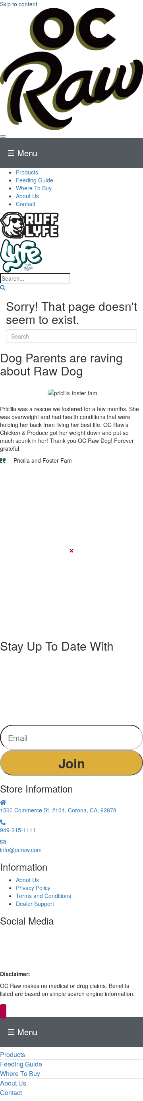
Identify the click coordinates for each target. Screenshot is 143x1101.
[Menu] (3, 136)
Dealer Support (35, 904)
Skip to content (18, 4)
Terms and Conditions (43, 896)
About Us (27, 880)
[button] (3, 287)
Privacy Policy (33, 888)
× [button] (3, 1011)
